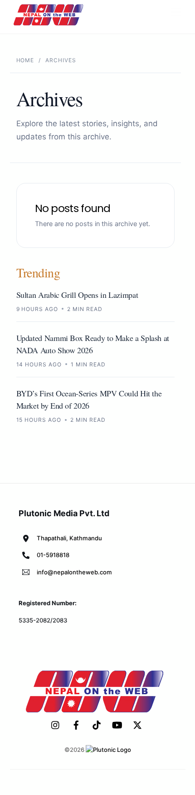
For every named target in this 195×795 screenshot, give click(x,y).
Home (25, 60)
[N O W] (50, 24)
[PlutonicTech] (108, 749)
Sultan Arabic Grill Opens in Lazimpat (77, 294)
